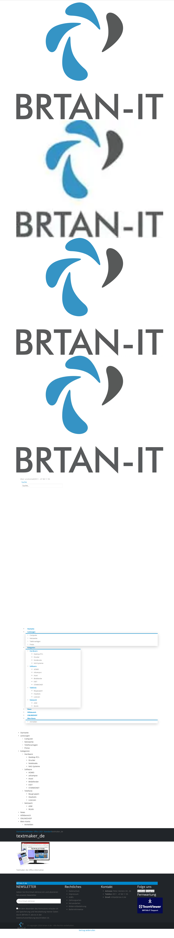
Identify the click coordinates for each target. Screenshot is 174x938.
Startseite (24, 732)
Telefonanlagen (35, 641)
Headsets (37, 694)
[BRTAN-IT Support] (150, 905)
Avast (36, 675)
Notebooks (38, 660)
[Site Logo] (21, 925)
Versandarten (74, 903)
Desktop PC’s (38, 654)
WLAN (36, 706)
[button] (23, 482)
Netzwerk (33, 700)
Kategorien (31, 647)
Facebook (141, 891)
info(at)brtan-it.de (118, 897)
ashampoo (38, 672)
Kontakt (31, 479)
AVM (35, 703)
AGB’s (71, 897)
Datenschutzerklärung (25, 918)
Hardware (33, 651)
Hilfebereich (25, 815)
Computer (33, 635)
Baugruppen (38, 691)
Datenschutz (74, 891)
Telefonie (33, 688)
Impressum (73, 894)
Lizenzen (37, 697)
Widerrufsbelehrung (77, 906)
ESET (35, 681)
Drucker (36, 657)
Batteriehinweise (76, 909)
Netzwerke (33, 638)
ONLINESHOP (26, 818)
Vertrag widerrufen (87, 930)
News (22, 812)
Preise (27, 748)
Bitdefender (38, 678)
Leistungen (31, 632)
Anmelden (33, 722)
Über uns (24, 479)
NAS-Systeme (38, 663)
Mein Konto (31, 718)
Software (33, 666)
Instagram (150, 891)
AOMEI (36, 669)
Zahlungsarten (75, 900)
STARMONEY (38, 684)
